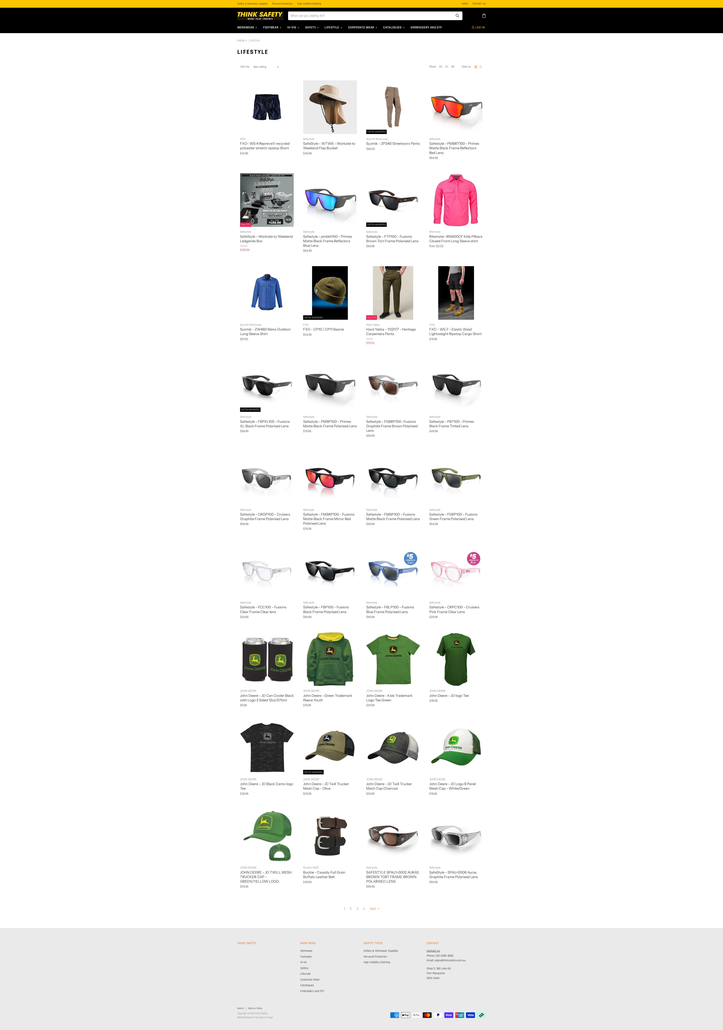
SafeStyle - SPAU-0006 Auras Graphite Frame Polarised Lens (453, 874)
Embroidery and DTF (426, 27)
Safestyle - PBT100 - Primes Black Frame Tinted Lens (451, 423)
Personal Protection (282, 3)
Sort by (244, 67)
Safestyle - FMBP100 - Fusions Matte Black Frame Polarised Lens (393, 516)
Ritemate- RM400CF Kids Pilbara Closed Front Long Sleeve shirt (455, 238)
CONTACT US (479, 3)
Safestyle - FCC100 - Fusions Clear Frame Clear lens (263, 609)
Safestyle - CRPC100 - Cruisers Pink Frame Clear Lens (454, 609)
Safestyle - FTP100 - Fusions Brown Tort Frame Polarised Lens (392, 238)
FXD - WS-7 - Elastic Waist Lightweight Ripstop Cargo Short (455, 331)
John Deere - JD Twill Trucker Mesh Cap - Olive (326, 786)
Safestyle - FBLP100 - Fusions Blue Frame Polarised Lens (390, 609)
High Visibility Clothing (309, 3)
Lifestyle (332, 27)
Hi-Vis (292, 27)
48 (452, 67)
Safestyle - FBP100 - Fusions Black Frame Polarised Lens (326, 609)
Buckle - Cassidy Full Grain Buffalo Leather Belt (324, 874)
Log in (480, 27)
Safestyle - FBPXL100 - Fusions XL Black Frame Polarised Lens (265, 423)
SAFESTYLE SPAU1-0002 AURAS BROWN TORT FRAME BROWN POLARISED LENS (392, 877)
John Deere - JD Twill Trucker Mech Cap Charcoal (389, 786)
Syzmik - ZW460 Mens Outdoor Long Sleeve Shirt (265, 331)
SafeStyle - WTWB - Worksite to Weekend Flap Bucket (329, 145)
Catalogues (393, 27)
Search (240, 1008)
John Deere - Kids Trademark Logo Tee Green (389, 697)
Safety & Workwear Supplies (252, 3)
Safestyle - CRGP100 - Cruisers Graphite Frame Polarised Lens (265, 516)
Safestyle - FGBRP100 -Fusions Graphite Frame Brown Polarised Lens (392, 426)
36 (446, 67)
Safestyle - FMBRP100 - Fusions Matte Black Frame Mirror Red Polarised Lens (328, 519)
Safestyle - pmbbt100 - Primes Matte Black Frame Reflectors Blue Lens (327, 241)
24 (440, 67)
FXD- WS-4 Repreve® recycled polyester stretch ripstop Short (265, 145)
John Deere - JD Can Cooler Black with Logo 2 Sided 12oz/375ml (267, 697)
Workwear (246, 27)
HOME (465, 3)
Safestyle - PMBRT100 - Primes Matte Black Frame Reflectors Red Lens (454, 148)
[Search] (457, 15)
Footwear (271, 27)
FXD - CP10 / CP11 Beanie (323, 329)
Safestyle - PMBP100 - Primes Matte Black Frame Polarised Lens (330, 423)
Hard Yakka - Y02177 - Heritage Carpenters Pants (391, 331)
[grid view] (476, 67)
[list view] (481, 67)
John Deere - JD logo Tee (449, 695)
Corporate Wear (361, 27)
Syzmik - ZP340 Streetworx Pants (393, 143)
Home (241, 41)
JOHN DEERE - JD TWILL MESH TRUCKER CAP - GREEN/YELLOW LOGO (266, 877)
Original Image (266, 1017)
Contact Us (433, 951)
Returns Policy (255, 1008)
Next (373, 909)
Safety (311, 27)
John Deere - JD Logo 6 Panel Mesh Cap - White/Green (452, 786)
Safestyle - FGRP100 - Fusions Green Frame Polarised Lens (453, 516)
